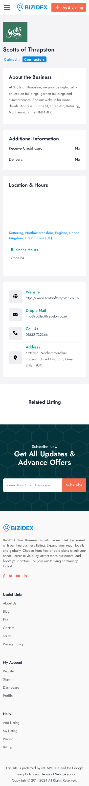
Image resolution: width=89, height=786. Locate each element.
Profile (8, 695)
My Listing (10, 730)
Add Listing (73, 7)
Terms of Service (54, 774)
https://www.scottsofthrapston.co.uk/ (53, 297)
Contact (8, 627)
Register (9, 671)
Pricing (8, 738)
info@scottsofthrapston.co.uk (46, 316)
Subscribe (74, 485)
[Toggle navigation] (7, 7)
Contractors (34, 59)
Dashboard (11, 687)
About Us (9, 603)
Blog (6, 611)
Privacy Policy (13, 644)
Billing (7, 747)
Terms (7, 635)
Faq (5, 619)
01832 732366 (37, 334)
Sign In (8, 679)
